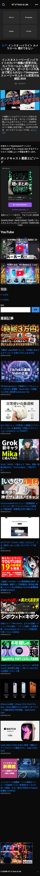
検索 (2, 305)
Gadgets (11, 31)
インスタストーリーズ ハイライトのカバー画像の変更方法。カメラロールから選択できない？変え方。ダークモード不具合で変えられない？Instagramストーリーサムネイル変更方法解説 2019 (20, 69)
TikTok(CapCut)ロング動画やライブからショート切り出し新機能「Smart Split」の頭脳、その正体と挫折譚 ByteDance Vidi (19, 389)
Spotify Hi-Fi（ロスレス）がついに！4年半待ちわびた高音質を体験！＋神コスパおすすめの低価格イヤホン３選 (19, 668)
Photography (28, 17)
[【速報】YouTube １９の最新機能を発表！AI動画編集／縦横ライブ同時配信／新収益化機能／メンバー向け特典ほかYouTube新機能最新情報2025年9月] (20, 566)
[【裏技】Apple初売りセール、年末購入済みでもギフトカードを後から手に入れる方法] (20, 335)
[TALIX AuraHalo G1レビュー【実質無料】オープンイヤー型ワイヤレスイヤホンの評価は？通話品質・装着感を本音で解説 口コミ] (20, 488)
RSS (20, 225)
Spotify (31, 220)
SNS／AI (11, 17)
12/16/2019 (21, 83)
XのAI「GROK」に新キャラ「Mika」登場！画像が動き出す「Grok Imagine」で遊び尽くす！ (20, 467)
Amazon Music (7, 220)
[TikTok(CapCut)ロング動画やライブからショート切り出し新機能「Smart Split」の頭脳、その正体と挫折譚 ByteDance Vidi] (20, 371)
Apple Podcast (21, 220)
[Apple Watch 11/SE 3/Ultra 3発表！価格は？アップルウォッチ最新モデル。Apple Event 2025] (20, 731)
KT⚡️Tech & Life (20, 4)
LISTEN (24, 223)
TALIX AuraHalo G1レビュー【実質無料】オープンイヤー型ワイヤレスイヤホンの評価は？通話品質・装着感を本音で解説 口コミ (19, 506)
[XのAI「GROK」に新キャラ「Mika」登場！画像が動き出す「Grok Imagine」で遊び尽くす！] (20, 449)
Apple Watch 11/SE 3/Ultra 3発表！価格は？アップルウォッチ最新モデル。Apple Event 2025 (19, 748)
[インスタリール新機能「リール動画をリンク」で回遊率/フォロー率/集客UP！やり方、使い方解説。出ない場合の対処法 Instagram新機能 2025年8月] (20, 768)
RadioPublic (34, 223)
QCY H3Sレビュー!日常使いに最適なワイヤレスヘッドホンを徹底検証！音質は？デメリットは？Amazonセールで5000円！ (20, 428)
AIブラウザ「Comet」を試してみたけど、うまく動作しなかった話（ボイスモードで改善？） (19, 545)
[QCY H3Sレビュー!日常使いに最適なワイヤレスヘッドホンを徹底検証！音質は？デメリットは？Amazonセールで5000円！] (20, 410)
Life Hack (28, 31)
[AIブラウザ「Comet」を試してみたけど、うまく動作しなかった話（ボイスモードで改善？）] (20, 527)
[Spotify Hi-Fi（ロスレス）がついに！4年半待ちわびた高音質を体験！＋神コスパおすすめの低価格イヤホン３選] (20, 650)
